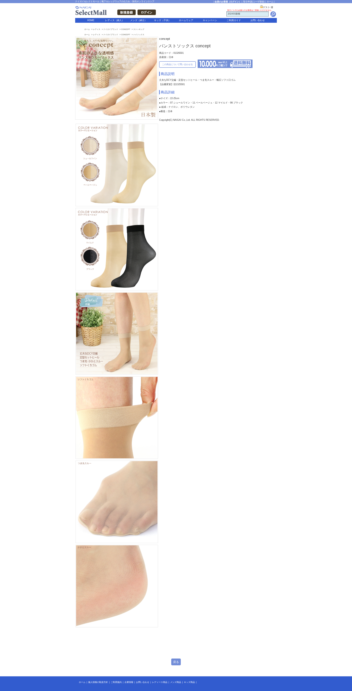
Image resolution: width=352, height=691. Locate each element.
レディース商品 (159, 682)
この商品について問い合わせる (177, 64)
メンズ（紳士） (138, 20)
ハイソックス (138, 35)
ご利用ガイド (234, 20)
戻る (176, 661)
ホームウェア (186, 20)
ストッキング (138, 29)
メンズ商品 (175, 682)
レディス (96, 29)
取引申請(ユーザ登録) (254, 1)
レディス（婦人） (114, 20)
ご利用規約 (116, 682)
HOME (90, 20)
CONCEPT (125, 29)
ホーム (270, 1)
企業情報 (128, 682)
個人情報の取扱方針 (98, 682)
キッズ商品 (189, 682)
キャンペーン (210, 20)
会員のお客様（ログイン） (228, 1)
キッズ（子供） (162, 20)
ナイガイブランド (110, 29)
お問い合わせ (257, 20)
